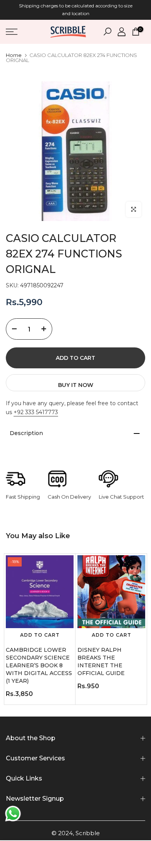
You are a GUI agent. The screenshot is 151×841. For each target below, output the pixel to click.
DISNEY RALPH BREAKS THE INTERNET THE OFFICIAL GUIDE (101, 661)
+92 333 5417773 (36, 412)
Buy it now (75, 385)
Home (14, 55)
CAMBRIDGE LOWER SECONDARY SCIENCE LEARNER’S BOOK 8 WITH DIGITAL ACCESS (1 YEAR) (39, 665)
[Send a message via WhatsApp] (13, 814)
